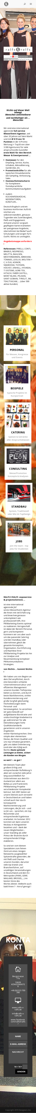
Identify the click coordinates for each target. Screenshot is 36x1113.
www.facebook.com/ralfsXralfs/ (18, 1021)
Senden (21, 1071)
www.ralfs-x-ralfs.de (18, 1008)
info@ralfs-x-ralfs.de (18, 1014)
